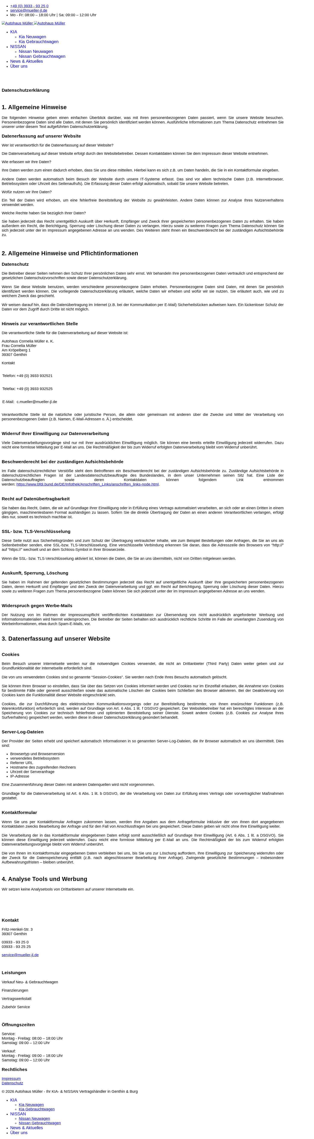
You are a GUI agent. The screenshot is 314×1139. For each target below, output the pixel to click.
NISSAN (18, 46)
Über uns (19, 66)
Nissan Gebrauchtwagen (42, 56)
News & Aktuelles (26, 61)
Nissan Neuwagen (36, 51)
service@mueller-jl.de (28, 10)
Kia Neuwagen (32, 36)
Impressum (11, 1079)
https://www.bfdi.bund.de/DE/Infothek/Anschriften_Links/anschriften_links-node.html (87, 484)
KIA (13, 31)
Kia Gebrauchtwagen (39, 41)
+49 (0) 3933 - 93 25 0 (29, 6)
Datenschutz (12, 1083)
